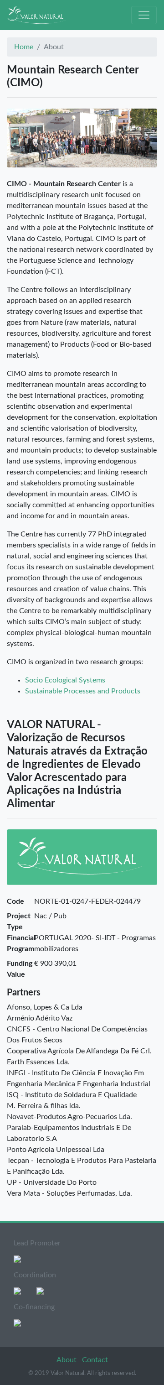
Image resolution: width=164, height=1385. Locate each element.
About (67, 1360)
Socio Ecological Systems (65, 680)
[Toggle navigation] (144, 15)
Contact (95, 1360)
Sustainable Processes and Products (82, 691)
